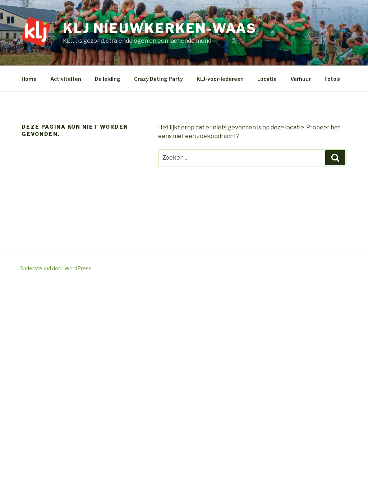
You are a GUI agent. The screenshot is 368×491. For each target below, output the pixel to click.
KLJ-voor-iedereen (220, 79)
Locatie (267, 79)
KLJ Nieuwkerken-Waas (160, 28)
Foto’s (332, 79)
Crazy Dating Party (158, 79)
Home (29, 79)
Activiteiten (65, 79)
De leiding (107, 79)
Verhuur (300, 79)
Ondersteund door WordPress (55, 268)
